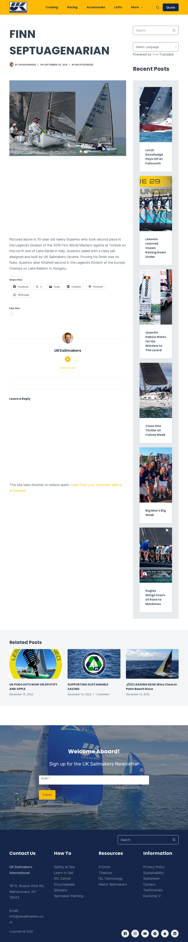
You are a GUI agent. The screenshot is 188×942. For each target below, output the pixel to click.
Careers (149, 884)
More (135, 7)
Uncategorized (84, 64)
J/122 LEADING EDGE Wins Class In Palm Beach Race (151, 686)
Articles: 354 (67, 368)
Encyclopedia (64, 884)
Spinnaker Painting (68, 896)
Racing (72, 7)
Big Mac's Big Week (155, 512)
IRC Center (62, 878)
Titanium (105, 873)
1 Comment (102, 694)
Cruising (52, 7)
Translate (166, 54)
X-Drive (104, 867)
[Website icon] (67, 359)
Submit (47, 794)
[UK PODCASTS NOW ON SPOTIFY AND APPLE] (35, 664)
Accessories (96, 7)
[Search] (157, 7)
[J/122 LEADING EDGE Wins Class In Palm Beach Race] (152, 664)
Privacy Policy (154, 867)
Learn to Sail (63, 873)
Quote (170, 7)
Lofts (118, 7)
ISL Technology (111, 878)
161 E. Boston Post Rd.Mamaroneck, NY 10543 (26, 891)
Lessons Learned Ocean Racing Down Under (155, 248)
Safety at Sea (64, 867)
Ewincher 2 (152, 896)
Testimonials (153, 890)
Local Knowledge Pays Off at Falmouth (154, 156)
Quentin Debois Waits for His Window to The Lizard (155, 341)
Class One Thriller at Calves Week (155, 430)
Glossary (60, 890)
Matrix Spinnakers (113, 884)
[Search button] (174, 30)
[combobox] (151, 30)
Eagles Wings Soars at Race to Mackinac (155, 597)
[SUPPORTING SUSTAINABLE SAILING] (94, 664)
